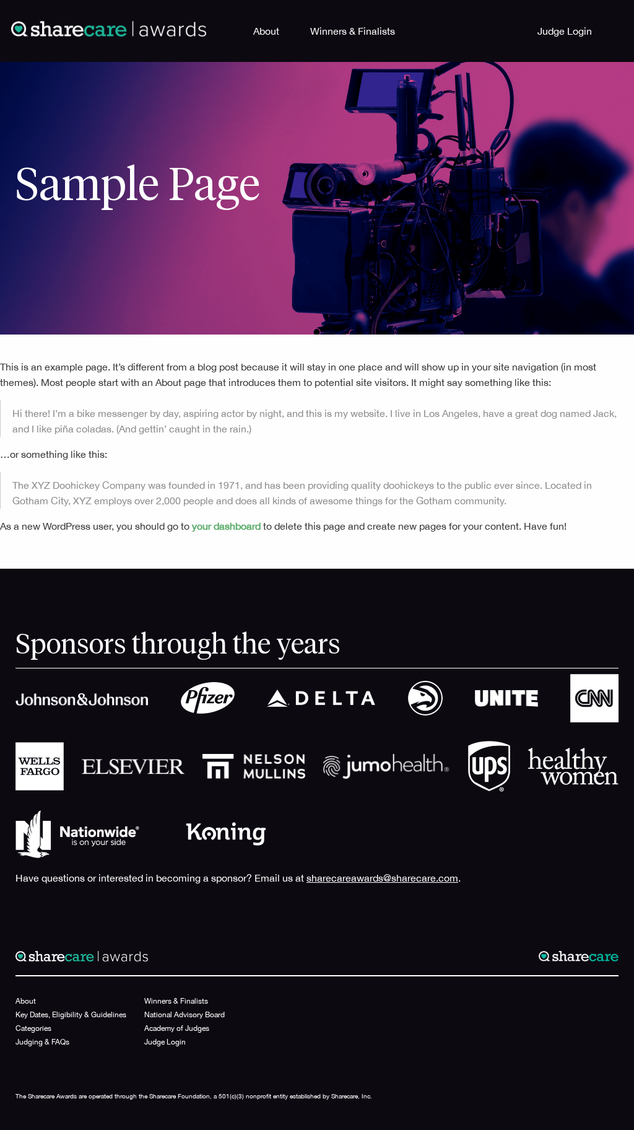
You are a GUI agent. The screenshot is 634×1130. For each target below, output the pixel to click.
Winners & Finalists (352, 31)
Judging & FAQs (42, 1042)
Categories (33, 1028)
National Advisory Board (184, 1014)
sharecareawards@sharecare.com (382, 877)
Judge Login (564, 31)
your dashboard (226, 526)
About (266, 31)
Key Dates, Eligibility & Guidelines (70, 1014)
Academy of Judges (176, 1028)
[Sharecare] (108, 27)
